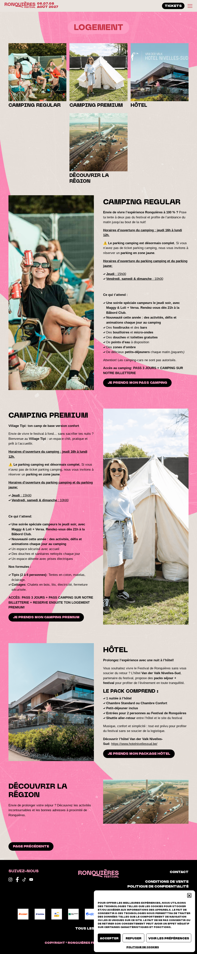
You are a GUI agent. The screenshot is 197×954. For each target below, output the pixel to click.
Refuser (133, 938)
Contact (179, 871)
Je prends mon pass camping (137, 382)
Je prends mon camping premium (46, 617)
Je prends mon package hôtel (139, 753)
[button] (189, 895)
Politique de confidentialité (158, 886)
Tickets (173, 5)
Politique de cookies (142, 947)
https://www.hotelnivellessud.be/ (134, 744)
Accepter (109, 938)
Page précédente (31, 846)
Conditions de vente (167, 881)
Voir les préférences (168, 938)
